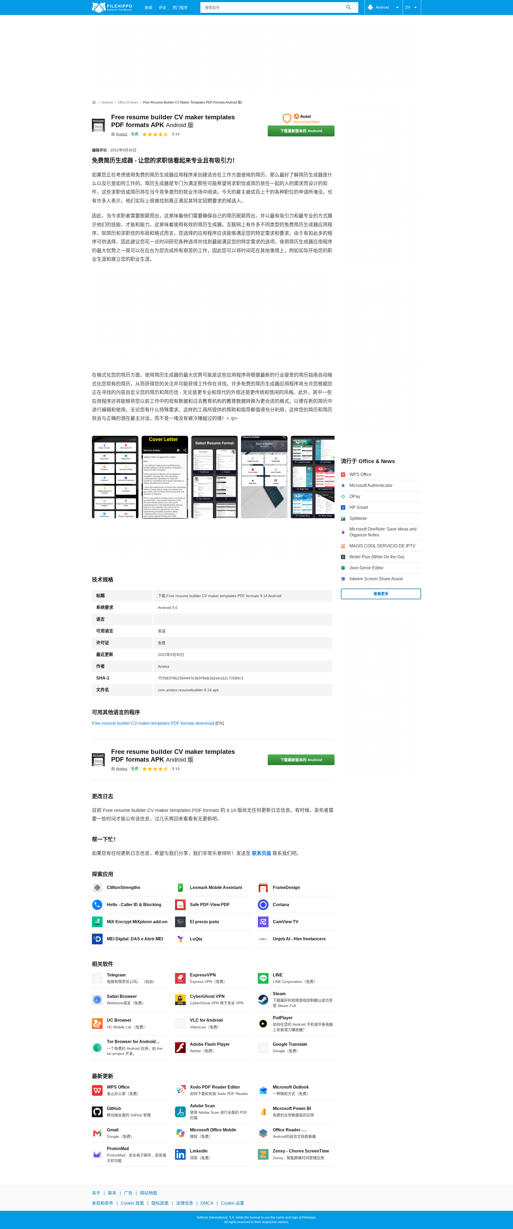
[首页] (94, 102)
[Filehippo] (112, 7)
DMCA (207, 1203)
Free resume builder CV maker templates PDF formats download (153, 723)
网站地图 (148, 1193)
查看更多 (381, 593)
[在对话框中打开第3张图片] (264, 477)
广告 (128, 1193)
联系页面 (261, 853)
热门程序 (180, 7)
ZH (407, 7)
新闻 (148, 7)
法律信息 (184, 1203)
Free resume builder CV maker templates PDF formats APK (173, 755)
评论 (162, 7)
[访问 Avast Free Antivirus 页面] (301, 118)
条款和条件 (102, 1203)
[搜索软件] (348, 7)
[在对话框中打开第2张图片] (214, 477)
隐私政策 (160, 1203)
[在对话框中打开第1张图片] (165, 477)
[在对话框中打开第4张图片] (314, 477)
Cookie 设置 (232, 1203)
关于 (96, 1193)
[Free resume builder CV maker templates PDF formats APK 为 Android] (98, 125)
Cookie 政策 (132, 1203)
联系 (112, 1193)
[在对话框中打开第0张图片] (115, 477)
